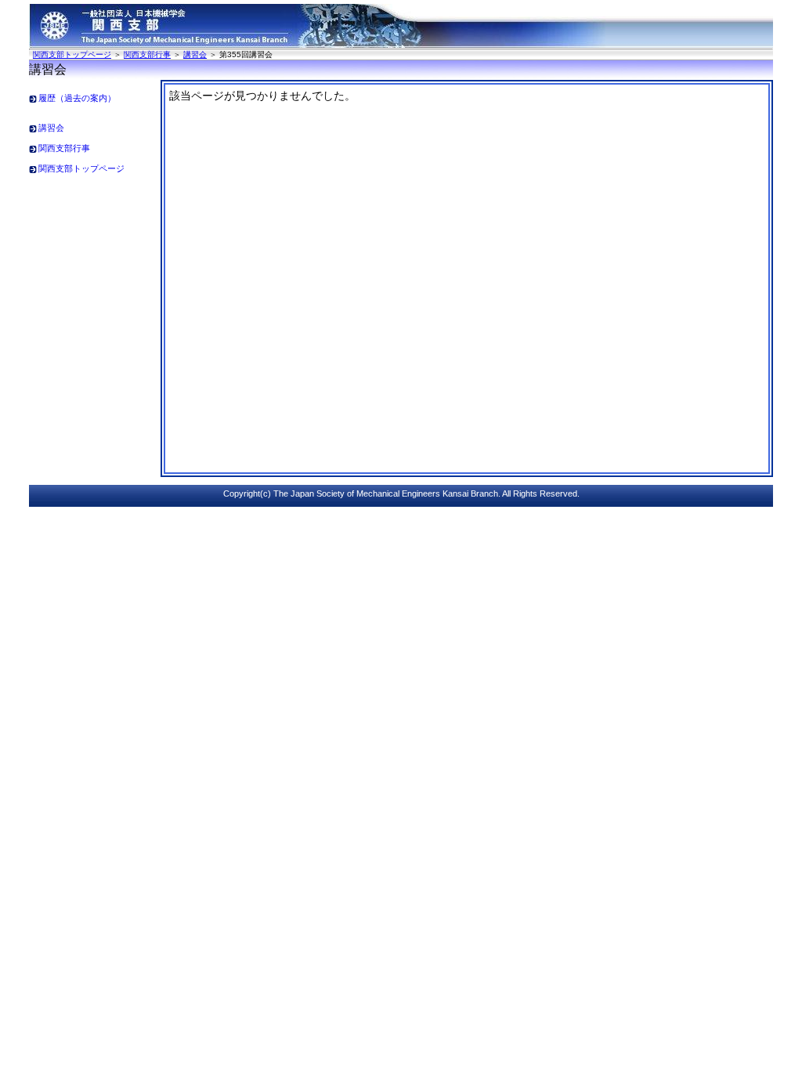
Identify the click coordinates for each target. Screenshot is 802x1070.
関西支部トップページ (72, 54)
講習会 (195, 54)
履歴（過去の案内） (77, 98)
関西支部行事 (147, 54)
